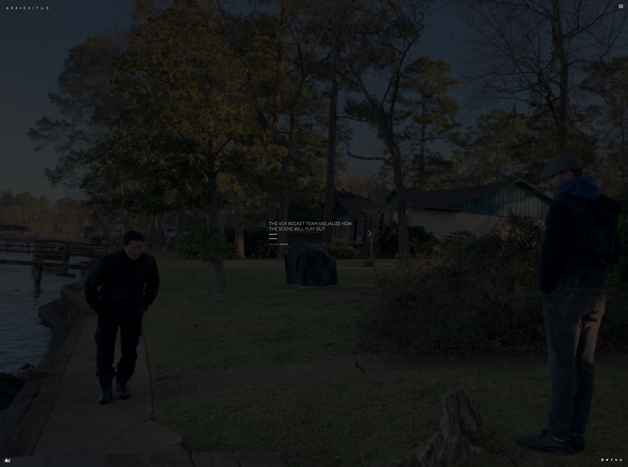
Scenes (284, 244)
